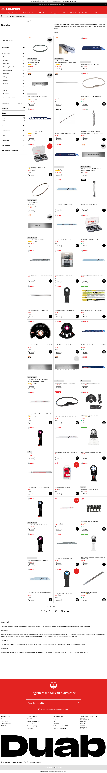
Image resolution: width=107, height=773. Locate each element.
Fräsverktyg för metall (8, 67)
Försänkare (6, 63)
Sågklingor (6, 93)
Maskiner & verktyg (6, 12)
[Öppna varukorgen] (104, 9)
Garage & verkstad (16, 12)
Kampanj (4, 118)
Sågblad (5, 90)
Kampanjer (78, 12)
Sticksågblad (4, 648)
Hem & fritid (70, 12)
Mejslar (5, 87)
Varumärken (85, 12)
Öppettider (82, 718)
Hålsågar (5, 77)
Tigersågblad (4, 640)
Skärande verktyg (24, 21)
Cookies (82, 728)
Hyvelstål (5, 80)
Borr (4, 57)
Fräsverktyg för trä (7, 70)
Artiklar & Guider (94, 12)
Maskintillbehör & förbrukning (30, 12)
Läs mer (56, 32)
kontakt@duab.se (84, 719)
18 (56, 611)
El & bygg (53, 12)
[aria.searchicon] (2, 16)
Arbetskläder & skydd (44, 12)
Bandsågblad (4, 630)
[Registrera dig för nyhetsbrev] (77, 703)
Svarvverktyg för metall (9, 97)
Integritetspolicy (65, 709)
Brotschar (5, 60)
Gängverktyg (6, 73)
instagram (36, 762)
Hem (2, 21)
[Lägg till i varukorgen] (77, 104)
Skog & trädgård (62, 12)
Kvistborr (5, 83)
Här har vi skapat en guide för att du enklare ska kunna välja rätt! (60, 636)
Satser (3, 120)
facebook (27, 762)
